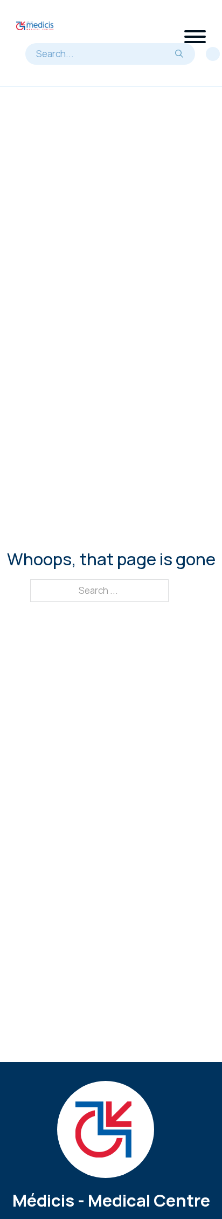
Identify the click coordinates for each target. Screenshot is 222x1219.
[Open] (195, 36)
